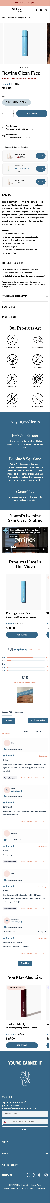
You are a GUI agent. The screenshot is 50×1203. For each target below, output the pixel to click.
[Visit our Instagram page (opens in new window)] (40, 1175)
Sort (26, 732)
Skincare (11, 18)
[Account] (41, 10)
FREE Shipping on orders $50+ (25, 3)
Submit (25, 1130)
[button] (20, 67)
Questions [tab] (19, 713)
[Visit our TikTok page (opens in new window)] (46, 1175)
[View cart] (45, 10)
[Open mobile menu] (5, 10)
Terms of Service (31, 1108)
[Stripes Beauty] (18, 10)
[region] (25, 695)
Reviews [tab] (7, 713)
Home (4, 18)
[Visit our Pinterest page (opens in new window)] (28, 1175)
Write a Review (40, 721)
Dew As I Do (19, 166)
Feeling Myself (20, 155)
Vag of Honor (19, 180)
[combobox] (6, 1122)
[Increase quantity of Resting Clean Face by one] (13, 113)
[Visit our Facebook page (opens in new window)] (34, 1175)
